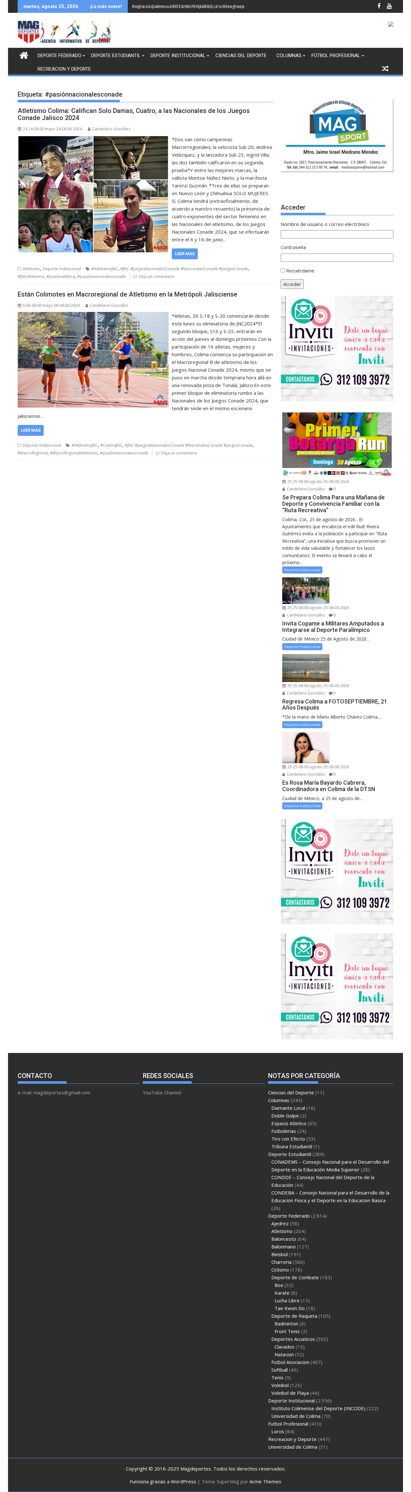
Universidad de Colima (295, 1416)
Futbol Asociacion (290, 1362)
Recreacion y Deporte (64, 69)
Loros (277, 1431)
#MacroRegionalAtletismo (73, 453)
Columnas (289, 55)
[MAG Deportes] (23, 54)
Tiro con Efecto (288, 1138)
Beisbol (279, 1254)
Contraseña (293, 247)
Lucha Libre (287, 1300)
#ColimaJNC (111, 445)
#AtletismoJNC (105, 269)
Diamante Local (288, 1108)
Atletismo (31, 269)
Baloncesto (283, 1239)
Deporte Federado (59, 55)
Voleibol (280, 1385)
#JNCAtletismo (31, 276)
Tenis (277, 1377)
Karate (282, 1292)
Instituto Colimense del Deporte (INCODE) (318, 1408)
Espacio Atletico (288, 1123)
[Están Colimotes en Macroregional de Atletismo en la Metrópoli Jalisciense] (93, 316)
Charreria (281, 1262)
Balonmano (283, 1246)
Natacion (284, 1354)
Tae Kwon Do (290, 1308)
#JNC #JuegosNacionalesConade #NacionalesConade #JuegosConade (184, 269)
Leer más (185, 253)
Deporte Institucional (178, 55)
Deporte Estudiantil (116, 55)
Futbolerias (283, 1131)
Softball (279, 1370)
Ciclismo (280, 1269)
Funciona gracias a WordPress (163, 1481)
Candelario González (111, 129)
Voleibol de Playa (290, 1393)
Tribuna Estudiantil (291, 1146)
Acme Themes (265, 1481)
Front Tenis (287, 1331)
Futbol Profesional (288, 1423)
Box (279, 1285)
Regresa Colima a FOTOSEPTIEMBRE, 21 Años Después (192, 6)
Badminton (286, 1323)
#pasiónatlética (61, 276)
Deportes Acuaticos (293, 1339)
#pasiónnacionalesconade (101, 276)
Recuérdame (300, 270)
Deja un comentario (157, 276)
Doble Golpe (285, 1115)
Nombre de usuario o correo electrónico (325, 224)
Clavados (284, 1346)
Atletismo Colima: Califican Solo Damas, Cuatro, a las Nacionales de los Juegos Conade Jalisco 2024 (134, 114)
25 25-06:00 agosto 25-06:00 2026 (317, 481)
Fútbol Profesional (335, 55)
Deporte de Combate (295, 1277)
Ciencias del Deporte (241, 55)
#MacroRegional (33, 453)
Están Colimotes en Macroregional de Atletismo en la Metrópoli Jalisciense (127, 294)
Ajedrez (280, 1223)
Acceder (292, 284)
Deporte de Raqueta (294, 1316)
